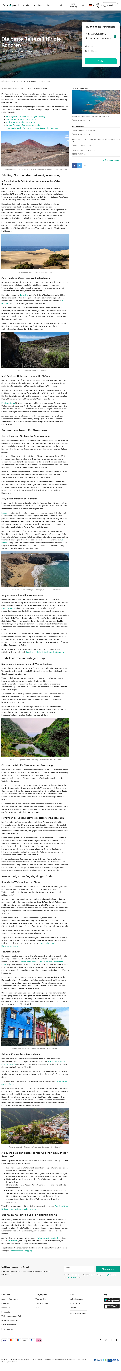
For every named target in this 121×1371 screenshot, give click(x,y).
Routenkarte (13, 1240)
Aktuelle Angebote (34, 5)
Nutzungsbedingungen (26, 1359)
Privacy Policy (107, 1275)
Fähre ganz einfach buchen (48, 1238)
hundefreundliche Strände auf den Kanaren (45, 652)
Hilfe (83, 5)
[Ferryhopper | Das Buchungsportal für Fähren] (9, 5)
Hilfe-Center (75, 1303)
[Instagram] (106, 1340)
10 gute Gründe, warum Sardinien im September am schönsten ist (96, 140)
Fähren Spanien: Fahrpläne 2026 (84, 131)
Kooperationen (41, 1303)
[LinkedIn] (117, 1340)
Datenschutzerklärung (52, 1359)
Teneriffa (24, 295)
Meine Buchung (73, 5)
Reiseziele (5, 1307)
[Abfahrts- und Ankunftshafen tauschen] (115, 36)
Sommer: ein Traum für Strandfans (21, 119)
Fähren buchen (7, 81)
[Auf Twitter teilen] (79, 165)
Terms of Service (70, 1277)
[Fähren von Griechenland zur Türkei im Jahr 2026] (96, 102)
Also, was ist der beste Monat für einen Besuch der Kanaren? (32, 128)
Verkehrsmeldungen (78, 1313)
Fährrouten (6, 1312)
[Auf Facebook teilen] (74, 165)
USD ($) (98, 5)
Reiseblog (5, 1303)
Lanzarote (5, 513)
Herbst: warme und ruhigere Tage (20, 122)
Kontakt (73, 1307)
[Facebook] (100, 1340)
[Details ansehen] (11, 1274)
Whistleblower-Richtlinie (71, 1359)
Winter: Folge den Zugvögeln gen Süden (23, 125)
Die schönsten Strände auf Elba (84, 150)
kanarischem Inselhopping (21, 1250)
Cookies (39, 1359)
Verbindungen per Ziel (11, 1316)
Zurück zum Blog (110, 160)
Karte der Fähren (8, 1324)
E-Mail (68, 1267)
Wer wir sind (40, 1299)
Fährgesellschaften (9, 1320)
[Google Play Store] (112, 1300)
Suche (100, 61)
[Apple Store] (112, 1306)
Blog (18, 81)
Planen (49, 5)
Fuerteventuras (8, 403)
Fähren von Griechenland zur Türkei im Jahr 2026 (90, 116)
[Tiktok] (111, 1340)
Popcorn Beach (8, 608)
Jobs (37, 1307)
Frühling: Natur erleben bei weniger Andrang (25, 116)
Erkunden (60, 5)
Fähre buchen (7, 1329)
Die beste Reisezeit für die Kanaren (37, 81)
